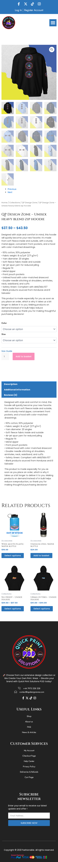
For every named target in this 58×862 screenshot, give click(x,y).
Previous (12, 189)
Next (10, 192)
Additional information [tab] (17, 389)
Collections (14, 202)
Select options (12, 555)
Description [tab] (10, 384)
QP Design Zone (29, 202)
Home (4, 202)
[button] (53, 22)
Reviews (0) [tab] (10, 395)
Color (4, 323)
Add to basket (24, 356)
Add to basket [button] (41, 555)
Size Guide (6, 351)
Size (3, 334)
